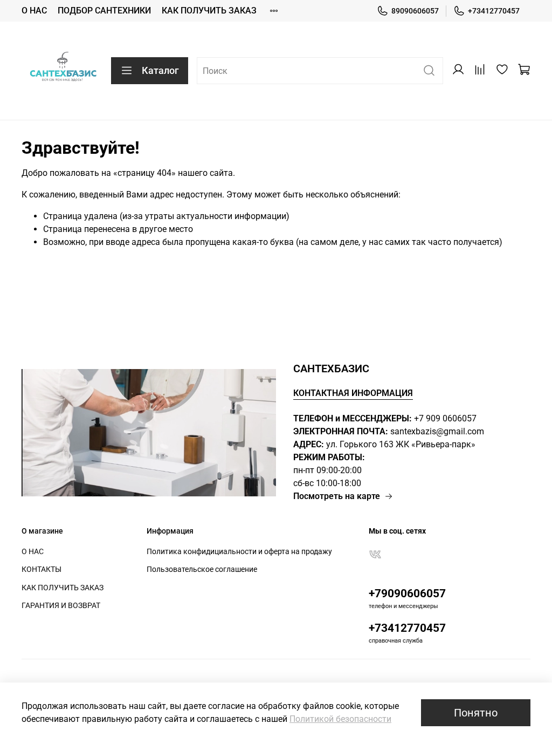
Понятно (476, 712)
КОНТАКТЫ (41, 569)
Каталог (160, 70)
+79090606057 (407, 593)
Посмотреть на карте (336, 496)
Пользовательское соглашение (202, 569)
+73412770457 (494, 10)
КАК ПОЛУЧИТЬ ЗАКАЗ (209, 10)
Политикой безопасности (340, 719)
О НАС (34, 10)
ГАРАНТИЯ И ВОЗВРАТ (61, 605)
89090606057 (415, 10)
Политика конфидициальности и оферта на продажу (239, 551)
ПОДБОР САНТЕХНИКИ (104, 10)
